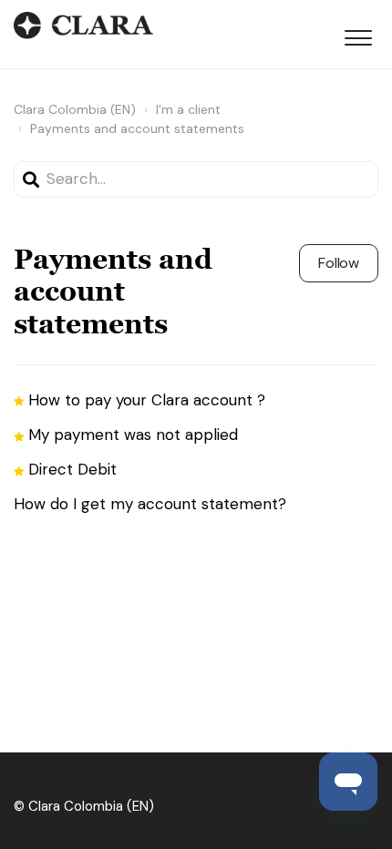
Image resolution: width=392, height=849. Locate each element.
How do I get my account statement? (150, 504)
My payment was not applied (133, 434)
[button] (357, 34)
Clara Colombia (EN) (75, 109)
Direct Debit (72, 469)
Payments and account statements (137, 128)
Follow (338, 262)
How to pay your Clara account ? (146, 400)
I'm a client (188, 109)
